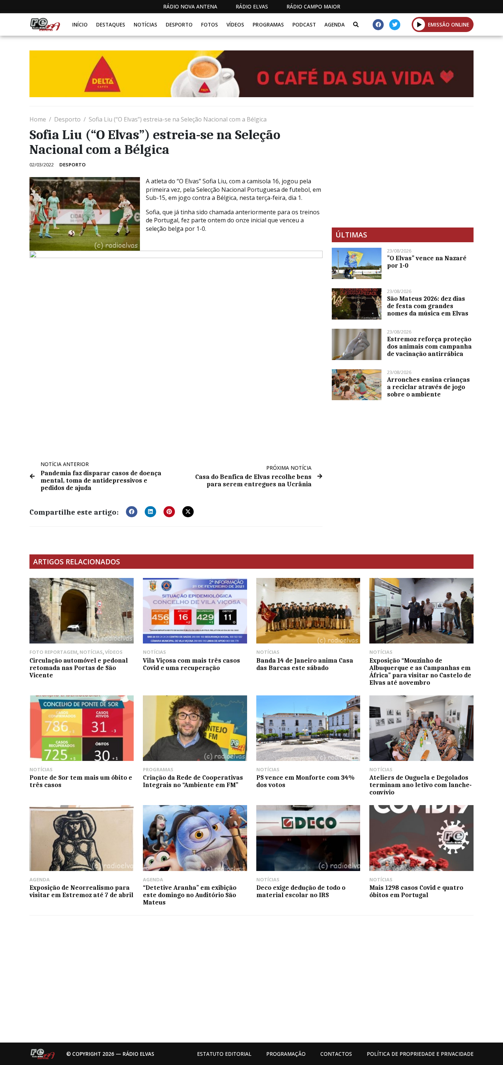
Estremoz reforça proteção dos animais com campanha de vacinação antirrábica (429, 346)
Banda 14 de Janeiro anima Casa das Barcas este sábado (304, 664)
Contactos (336, 1053)
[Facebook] (378, 24)
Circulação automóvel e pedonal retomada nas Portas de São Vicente (78, 668)
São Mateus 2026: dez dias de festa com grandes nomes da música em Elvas (427, 306)
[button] (419, 24)
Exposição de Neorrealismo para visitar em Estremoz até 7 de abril (81, 891)
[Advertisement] (403, 166)
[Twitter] (394, 24)
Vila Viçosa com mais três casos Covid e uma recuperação (191, 664)
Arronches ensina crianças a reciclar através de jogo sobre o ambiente (428, 387)
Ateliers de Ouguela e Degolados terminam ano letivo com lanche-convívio (420, 785)
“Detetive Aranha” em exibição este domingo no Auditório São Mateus (189, 895)
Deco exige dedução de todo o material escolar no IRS (300, 891)
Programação (286, 1053)
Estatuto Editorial (224, 1053)
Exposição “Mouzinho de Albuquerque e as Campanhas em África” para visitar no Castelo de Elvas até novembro (420, 671)
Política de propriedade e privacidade (420, 1053)
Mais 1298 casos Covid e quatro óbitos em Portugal (416, 891)
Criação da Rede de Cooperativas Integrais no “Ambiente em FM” (193, 781)
